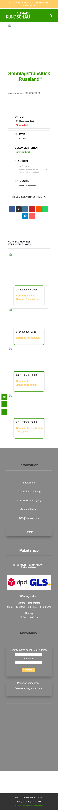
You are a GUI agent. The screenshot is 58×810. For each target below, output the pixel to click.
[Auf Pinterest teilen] (32, 209)
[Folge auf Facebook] (29, 726)
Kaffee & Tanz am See (28, 338)
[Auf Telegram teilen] (25, 216)
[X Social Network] (19, 209)
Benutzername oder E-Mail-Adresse (29, 650)
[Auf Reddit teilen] (39, 209)
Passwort (29, 658)
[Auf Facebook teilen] (12, 209)
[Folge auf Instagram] (29, 749)
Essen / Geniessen (27, 185)
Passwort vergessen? (28, 683)
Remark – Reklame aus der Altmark (29, 806)
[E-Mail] (32, 216)
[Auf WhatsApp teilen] (45, 209)
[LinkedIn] (25, 209)
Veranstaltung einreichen (28, 688)
